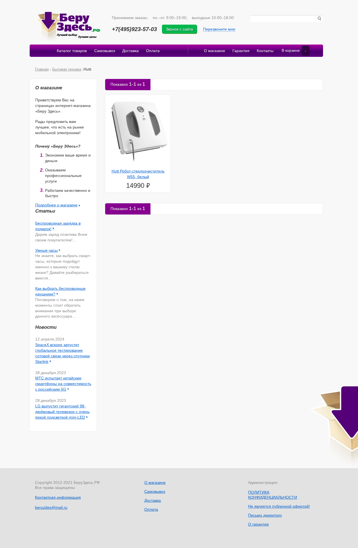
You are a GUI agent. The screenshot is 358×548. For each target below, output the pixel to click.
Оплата (153, 50)
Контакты (265, 50)
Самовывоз (104, 50)
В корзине (294, 50)
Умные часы (46, 250)
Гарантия (240, 50)
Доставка (130, 50)
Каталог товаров (72, 50)
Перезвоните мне (219, 29)
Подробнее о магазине (56, 205)
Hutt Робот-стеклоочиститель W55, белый (138, 174)
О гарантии (258, 524)
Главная (42, 69)
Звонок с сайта (179, 29)
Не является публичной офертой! (279, 506)
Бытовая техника (66, 69)
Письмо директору (265, 515)
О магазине (214, 50)
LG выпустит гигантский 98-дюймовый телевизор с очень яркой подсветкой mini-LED (62, 411)
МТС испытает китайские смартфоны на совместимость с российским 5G (63, 383)
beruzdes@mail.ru (51, 507)
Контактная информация (58, 497)
